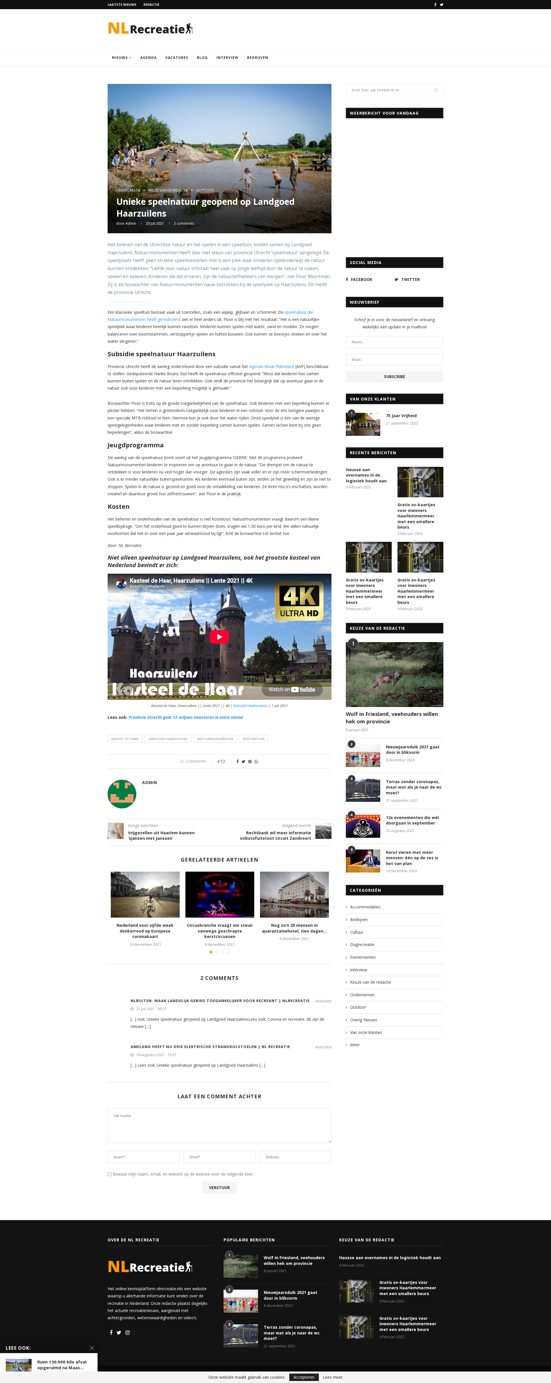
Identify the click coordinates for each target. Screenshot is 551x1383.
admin (130, 223)
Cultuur (356, 932)
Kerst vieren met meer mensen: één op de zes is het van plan (412, 858)
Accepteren (304, 1377)
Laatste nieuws (122, 4)
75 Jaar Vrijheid (401, 415)
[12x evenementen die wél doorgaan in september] (363, 826)
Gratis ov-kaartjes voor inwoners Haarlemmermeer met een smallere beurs (416, 516)
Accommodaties (365, 907)
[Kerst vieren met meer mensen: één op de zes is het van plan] (363, 861)
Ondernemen (362, 994)
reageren (323, 1001)
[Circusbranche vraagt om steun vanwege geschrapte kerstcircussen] (219, 895)
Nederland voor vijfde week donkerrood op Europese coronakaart (145, 930)
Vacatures (176, 57)
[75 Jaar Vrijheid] (363, 424)
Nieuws (120, 57)
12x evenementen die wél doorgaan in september (412, 820)
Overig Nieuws (363, 1019)
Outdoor (205, 190)
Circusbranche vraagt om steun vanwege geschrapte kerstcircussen (220, 930)
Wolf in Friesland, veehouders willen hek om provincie (392, 717)
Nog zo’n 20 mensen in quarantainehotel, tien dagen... (294, 928)
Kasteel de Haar (124, 739)
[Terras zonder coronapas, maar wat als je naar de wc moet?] (363, 790)
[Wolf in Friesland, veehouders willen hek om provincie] (394, 674)
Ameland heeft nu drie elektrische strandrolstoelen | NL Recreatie (210, 1046)
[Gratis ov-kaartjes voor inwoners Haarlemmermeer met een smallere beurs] (420, 482)
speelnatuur (254, 739)
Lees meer (333, 1377)
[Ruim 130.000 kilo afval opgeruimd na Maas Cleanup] (19, 1367)
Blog (202, 57)
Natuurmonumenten (215, 739)
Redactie (151, 4)
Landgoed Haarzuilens (167, 739)
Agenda (148, 57)
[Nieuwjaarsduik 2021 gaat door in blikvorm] (363, 755)
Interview (227, 57)
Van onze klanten (366, 1032)
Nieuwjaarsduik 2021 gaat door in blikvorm (413, 749)
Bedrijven (257, 57)
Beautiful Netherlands (250, 705)
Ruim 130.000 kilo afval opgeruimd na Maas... (61, 1364)
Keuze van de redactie (168, 190)
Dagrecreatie (128, 190)
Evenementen (363, 957)
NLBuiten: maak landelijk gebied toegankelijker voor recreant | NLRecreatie (220, 1000)
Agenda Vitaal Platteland (271, 366)
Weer (355, 1044)
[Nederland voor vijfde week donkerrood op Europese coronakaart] (145, 895)
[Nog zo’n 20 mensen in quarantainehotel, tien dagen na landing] (294, 895)
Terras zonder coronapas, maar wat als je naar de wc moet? (414, 787)
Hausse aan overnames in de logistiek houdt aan (366, 475)
